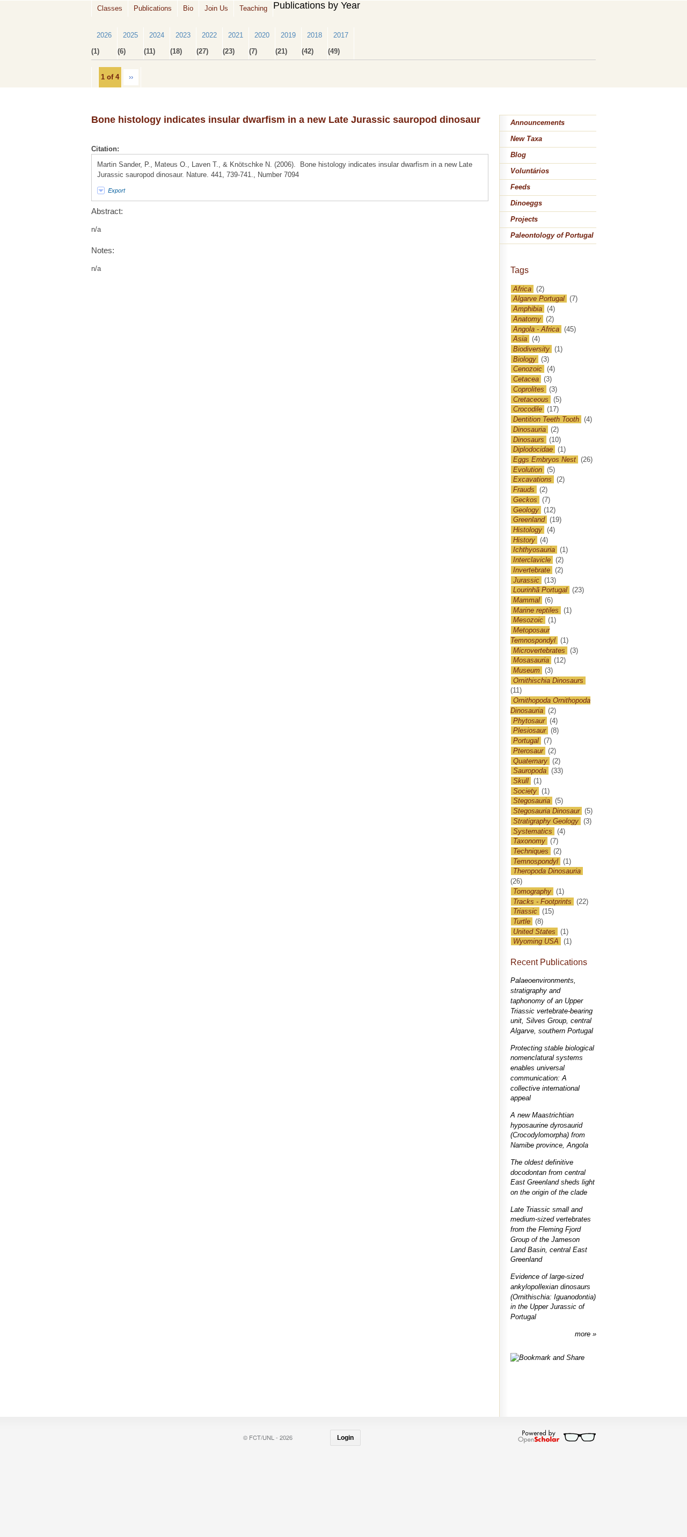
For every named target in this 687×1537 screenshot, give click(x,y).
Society (525, 791)
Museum (526, 670)
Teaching (253, 8)
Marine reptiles (536, 610)
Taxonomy (529, 841)
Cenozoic (527, 369)
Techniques (531, 851)
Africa (522, 289)
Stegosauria (531, 801)
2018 (314, 35)
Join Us (216, 8)
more (584, 1334)
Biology (524, 359)
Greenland (529, 520)
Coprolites (528, 389)
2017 (340, 35)
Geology (526, 510)
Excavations (532, 479)
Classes (109, 8)
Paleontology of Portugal (552, 235)
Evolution (527, 470)
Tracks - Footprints (542, 902)
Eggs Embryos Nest (544, 459)
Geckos (525, 500)
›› (131, 77)
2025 (130, 35)
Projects (524, 219)
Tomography (532, 891)
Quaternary (530, 761)
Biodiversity (531, 349)
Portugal (526, 741)
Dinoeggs (526, 203)
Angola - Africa (536, 329)
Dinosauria (529, 429)
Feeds (520, 187)
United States (534, 932)
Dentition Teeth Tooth (546, 419)
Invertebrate (531, 570)
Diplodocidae (533, 449)
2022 (209, 35)
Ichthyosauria (534, 550)
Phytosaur (529, 721)
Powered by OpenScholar (557, 1437)
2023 (183, 35)
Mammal (526, 600)
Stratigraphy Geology (546, 821)
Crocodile (527, 409)
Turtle (521, 921)
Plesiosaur (529, 730)
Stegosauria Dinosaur (546, 811)
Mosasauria (531, 660)
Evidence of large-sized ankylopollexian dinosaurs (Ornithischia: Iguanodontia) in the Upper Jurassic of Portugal (553, 1297)
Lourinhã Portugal (540, 590)
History (524, 540)
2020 (261, 35)
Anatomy (527, 319)
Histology (527, 530)
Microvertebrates (539, 650)
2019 (288, 35)
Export (116, 190)
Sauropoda (529, 771)
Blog (518, 155)
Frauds (524, 490)
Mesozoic (528, 620)
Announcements (537, 123)
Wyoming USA (536, 941)
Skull (521, 781)
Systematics (532, 831)
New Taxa (526, 139)
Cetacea (526, 379)
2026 (104, 35)
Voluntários (529, 171)
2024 (156, 35)
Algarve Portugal (539, 299)
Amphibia (527, 309)
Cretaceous (531, 399)
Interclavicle (532, 560)
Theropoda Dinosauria (547, 871)
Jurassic (526, 580)
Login (345, 1438)
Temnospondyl (535, 861)
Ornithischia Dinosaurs (548, 680)
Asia (520, 339)
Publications (153, 8)
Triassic (525, 911)
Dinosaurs (528, 440)
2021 (235, 35)
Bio (188, 8)
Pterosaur (528, 751)
